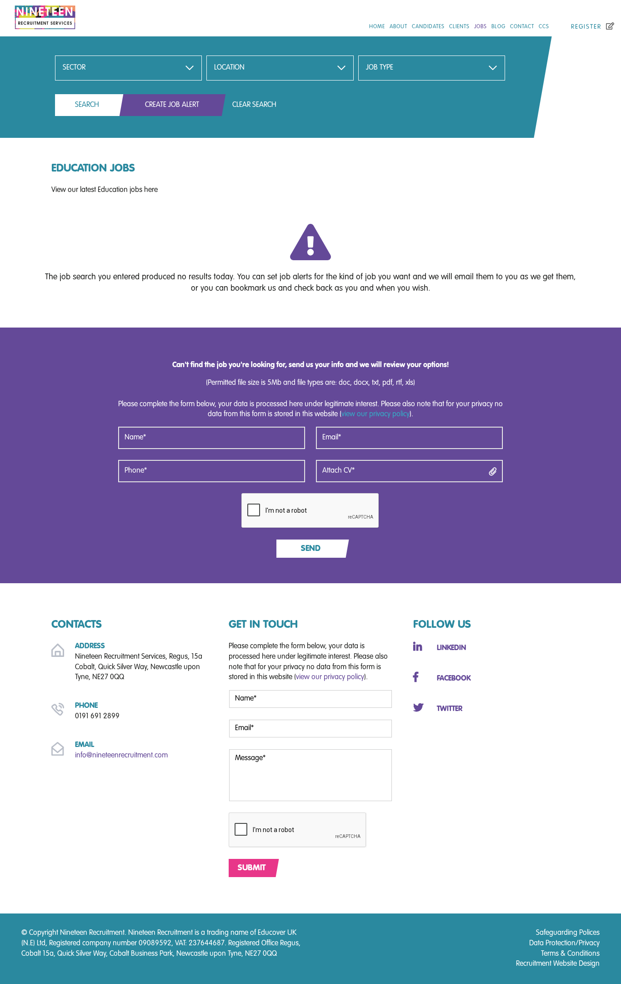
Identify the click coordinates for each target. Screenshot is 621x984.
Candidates (428, 27)
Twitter (449, 709)
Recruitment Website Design (558, 964)
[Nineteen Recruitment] (103, 15)
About (398, 27)
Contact (522, 27)
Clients (459, 27)
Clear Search (254, 105)
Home (377, 27)
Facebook (454, 678)
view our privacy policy (375, 414)
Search (87, 105)
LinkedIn (451, 648)
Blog (498, 27)
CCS (544, 27)
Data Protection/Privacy (564, 943)
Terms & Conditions (570, 954)
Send (311, 549)
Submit (251, 868)
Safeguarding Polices (568, 933)
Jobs (480, 27)
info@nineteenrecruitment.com (121, 755)
